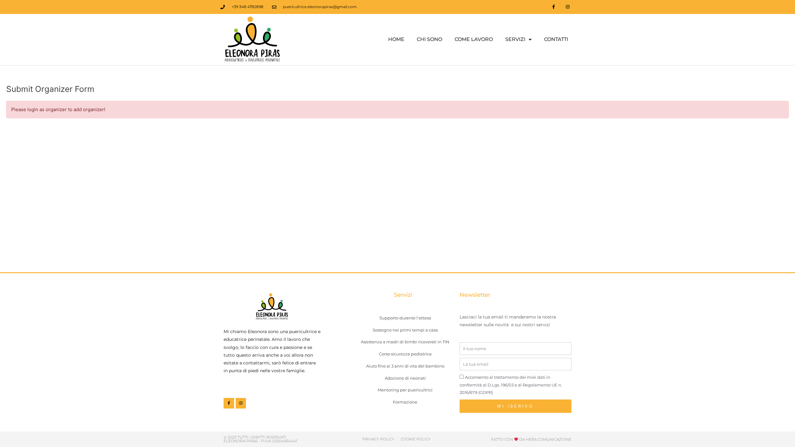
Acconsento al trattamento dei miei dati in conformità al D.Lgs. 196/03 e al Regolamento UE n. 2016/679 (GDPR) (511, 385)
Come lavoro (474, 39)
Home (396, 39)
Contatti (556, 39)
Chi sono (429, 39)
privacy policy (378, 439)
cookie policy (416, 439)
